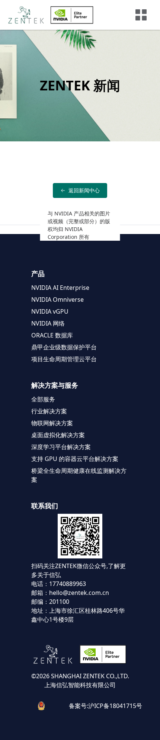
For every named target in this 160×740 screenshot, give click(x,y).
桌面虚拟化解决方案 (58, 435)
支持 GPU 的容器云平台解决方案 (74, 459)
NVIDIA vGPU (49, 311)
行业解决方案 (49, 411)
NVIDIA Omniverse (57, 299)
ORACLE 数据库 (52, 335)
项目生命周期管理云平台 (64, 359)
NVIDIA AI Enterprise (60, 287)
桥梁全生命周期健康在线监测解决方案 (79, 475)
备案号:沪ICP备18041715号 (105, 706)
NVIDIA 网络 (48, 323)
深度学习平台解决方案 (61, 447)
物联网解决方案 (52, 423)
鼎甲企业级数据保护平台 (64, 347)
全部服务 (43, 399)
